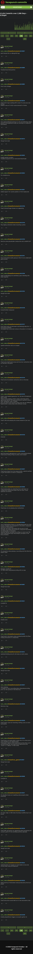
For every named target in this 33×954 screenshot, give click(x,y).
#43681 (22, 584)
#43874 (22, 139)
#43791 (22, 255)
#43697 (22, 469)
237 (16, 35)
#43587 (22, 760)
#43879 (22, 100)
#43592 (22, 738)
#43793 (22, 239)
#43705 (22, 360)
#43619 (22, 634)
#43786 (22, 273)
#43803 (22, 155)
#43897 (22, 51)
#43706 (22, 343)
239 (26, 35)
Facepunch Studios (17, 947)
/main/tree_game (14, 760)
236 (12, 35)
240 (30, 35)
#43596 (22, 704)
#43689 (22, 487)
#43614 (22, 652)
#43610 (22, 668)
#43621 (22, 601)
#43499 (22, 898)
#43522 (22, 863)
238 (21, 35)
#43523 (22, 846)
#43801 (22, 189)
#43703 (22, 394)
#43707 (22, 324)
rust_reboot (4, 51)
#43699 (22, 451)
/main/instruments (14, 51)
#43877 (22, 120)
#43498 (22, 915)
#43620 (22, 617)
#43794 (22, 222)
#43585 (22, 776)
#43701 (22, 418)
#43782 (22, 291)
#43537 (22, 793)
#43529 (22, 828)
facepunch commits (16, 2)
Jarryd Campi (8, 46)
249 (25, 39)
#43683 (22, 549)
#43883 (22, 84)
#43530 (22, 810)
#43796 (22, 206)
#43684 (22, 522)
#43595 (22, 720)
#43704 (22, 377)
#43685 (22, 506)
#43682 (22, 567)
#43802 (22, 173)
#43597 (22, 685)
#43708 (22, 308)
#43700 (22, 435)
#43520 (22, 880)
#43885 (22, 67)
